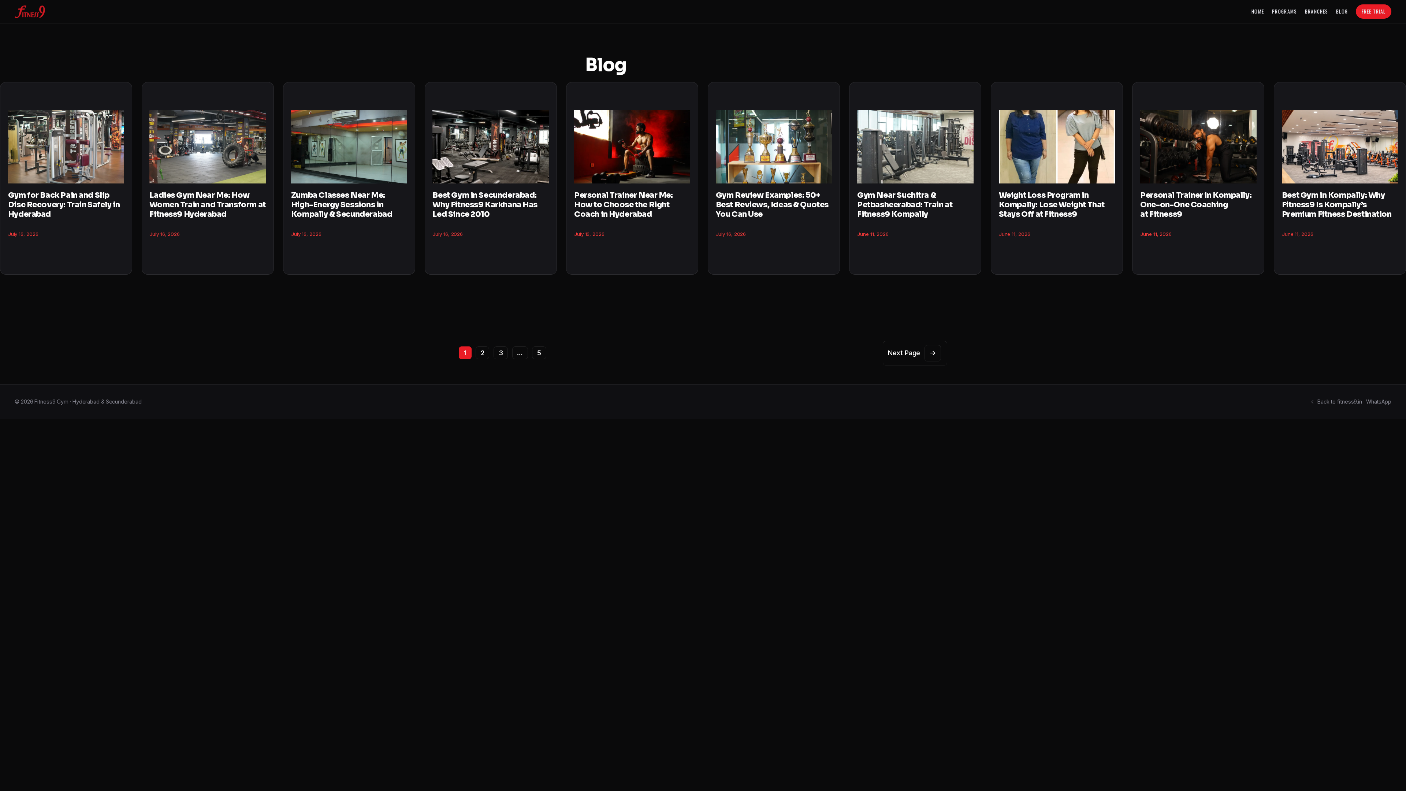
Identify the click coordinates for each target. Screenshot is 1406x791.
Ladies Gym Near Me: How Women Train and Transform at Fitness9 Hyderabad (207, 204)
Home (1257, 11)
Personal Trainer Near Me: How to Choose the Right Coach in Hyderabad (623, 204)
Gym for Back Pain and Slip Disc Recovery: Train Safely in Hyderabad (64, 204)
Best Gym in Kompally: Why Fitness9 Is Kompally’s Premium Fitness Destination (1337, 204)
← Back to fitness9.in (1336, 401)
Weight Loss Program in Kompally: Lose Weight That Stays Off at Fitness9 (1052, 204)
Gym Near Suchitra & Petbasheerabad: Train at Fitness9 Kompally (904, 204)
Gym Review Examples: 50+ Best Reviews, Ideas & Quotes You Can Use (772, 204)
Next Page (912, 353)
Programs (1284, 11)
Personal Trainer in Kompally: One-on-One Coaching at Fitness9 (1195, 204)
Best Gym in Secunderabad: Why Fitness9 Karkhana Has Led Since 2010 (485, 204)
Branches (1316, 11)
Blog (1341, 11)
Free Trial (1373, 11)
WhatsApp (1378, 401)
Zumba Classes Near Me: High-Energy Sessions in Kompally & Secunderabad (341, 204)
